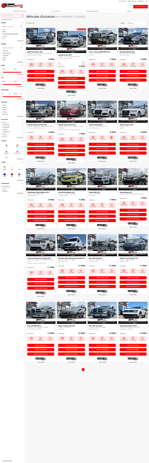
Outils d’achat (56, 11)
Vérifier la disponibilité (41, 71)
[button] (27, 39)
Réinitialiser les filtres (7, 19)
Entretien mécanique (140, 6)
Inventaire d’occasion (19, 11)
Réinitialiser (21, 40)
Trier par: (122, 23)
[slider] (2, 72)
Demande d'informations (40, 80)
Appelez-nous (133, 1)
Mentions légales (40, 88)
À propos (129, 11)
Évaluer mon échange (41, 75)
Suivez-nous (123, 1)
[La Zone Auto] (12, 5)
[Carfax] (40, 84)
